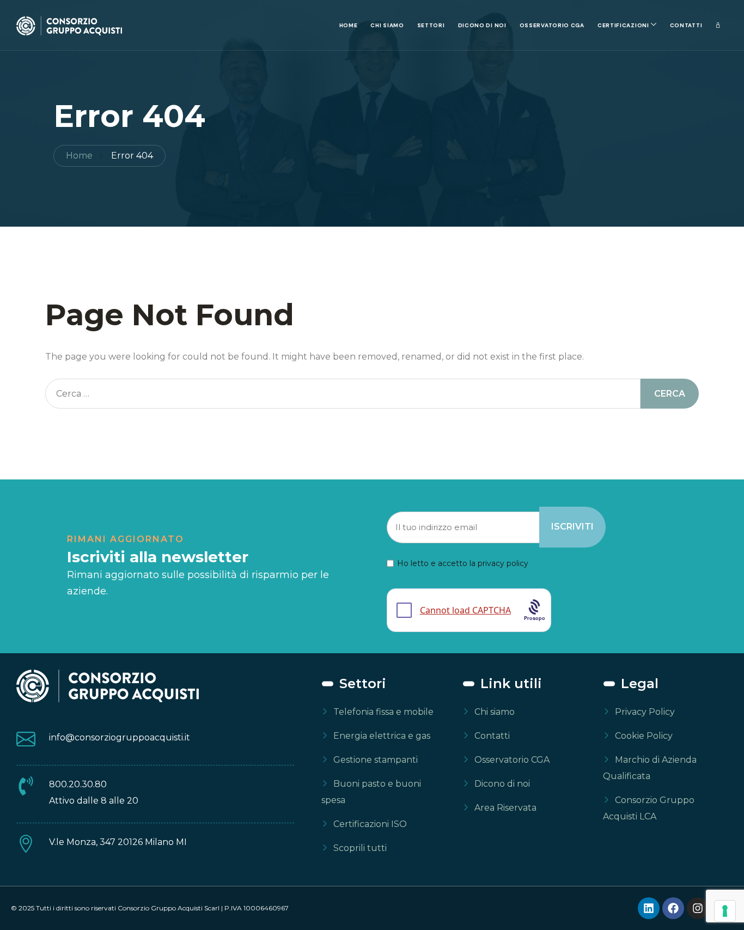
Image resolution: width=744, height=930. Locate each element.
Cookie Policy (644, 736)
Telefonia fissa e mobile (383, 712)
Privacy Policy (645, 712)
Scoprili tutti (360, 848)
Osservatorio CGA (552, 25)
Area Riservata (505, 808)
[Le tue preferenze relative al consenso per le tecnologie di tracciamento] (725, 911)
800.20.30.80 (78, 784)
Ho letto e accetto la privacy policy (462, 563)
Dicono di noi (482, 25)
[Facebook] (673, 908)
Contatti (686, 25)
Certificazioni (623, 25)
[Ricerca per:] (343, 394)
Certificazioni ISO (370, 824)
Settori (431, 25)
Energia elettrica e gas (381, 736)
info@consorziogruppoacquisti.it (119, 737)
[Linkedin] (649, 908)
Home (348, 25)
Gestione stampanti (375, 760)
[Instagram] (698, 908)
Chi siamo (387, 25)
